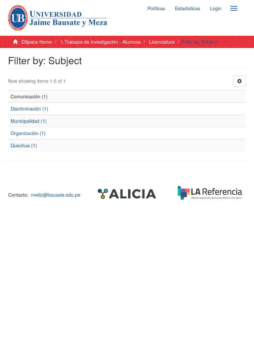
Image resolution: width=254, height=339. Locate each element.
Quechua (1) (24, 145)
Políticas (156, 8)
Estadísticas (187, 8)
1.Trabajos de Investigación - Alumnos (101, 41)
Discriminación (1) (29, 108)
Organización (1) (28, 133)
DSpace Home (36, 41)
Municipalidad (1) (29, 121)
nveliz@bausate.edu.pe (55, 194)
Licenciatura (162, 41)
